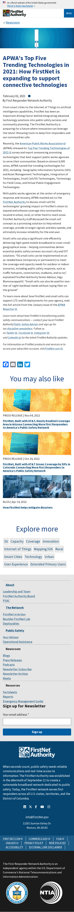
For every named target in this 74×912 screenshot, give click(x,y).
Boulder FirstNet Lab (16, 619)
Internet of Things (17, 549)
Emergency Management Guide (23, 701)
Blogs (6, 656)
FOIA (59, 838)
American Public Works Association (41, 143)
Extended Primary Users (48, 564)
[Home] (14, 15)
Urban (49, 557)
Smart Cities (13, 557)
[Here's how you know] (37, 4)
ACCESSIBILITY (14, 847)
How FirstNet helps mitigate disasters (28, 507)
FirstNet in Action (14, 614)
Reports (8, 697)
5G (6, 541)
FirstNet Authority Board (19, 596)
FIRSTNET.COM (11, 838)
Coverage (33, 541)
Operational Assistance (17, 642)
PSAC (6, 601)
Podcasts (9, 665)
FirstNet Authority (14, 202)
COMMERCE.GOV (38, 838)
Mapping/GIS (43, 549)
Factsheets (10, 692)
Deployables (11, 624)
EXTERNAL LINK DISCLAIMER (45, 847)
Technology (33, 557)
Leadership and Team (16, 592)
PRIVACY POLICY (33, 843)
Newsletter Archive (15, 674)
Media (7, 678)
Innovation (51, 541)
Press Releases (12, 660)
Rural (59, 549)
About (10, 585)
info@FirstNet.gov (37, 817)
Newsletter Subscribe (17, 669)
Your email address (16, 715)
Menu (69, 13)
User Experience (16, 564)
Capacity (17, 541)
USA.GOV (11, 843)
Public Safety (15, 630)
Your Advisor (11, 637)
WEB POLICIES (57, 843)
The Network (15, 608)
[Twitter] (27, 364)
